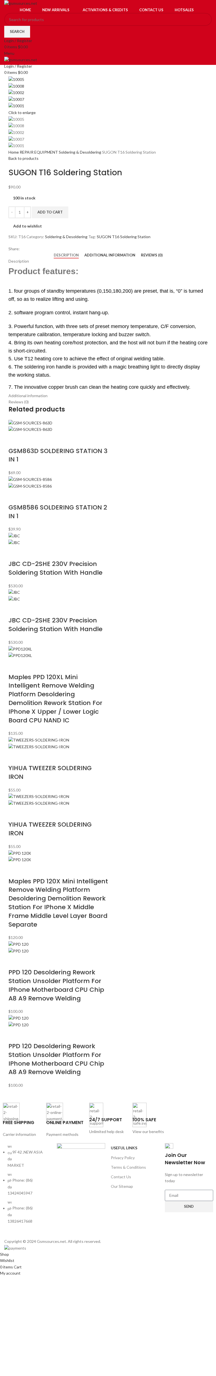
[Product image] (30, 429)
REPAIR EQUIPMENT (39, 152)
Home (14, 152)
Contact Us (121, 1176)
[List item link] (27, 1186)
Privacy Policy (123, 1157)
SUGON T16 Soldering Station (123, 236)
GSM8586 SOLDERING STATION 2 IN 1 (57, 511)
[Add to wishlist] (45, 440)
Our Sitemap (122, 1186)
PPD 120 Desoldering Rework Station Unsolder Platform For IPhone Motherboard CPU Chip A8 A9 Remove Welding (56, 985)
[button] (15, 440)
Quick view (30, 440)
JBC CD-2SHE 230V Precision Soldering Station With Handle (55, 568)
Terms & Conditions (128, 1167)
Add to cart (50, 212)
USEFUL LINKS (124, 1147)
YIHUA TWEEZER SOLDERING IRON (50, 772)
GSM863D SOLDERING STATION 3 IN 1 (57, 455)
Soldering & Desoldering (80, 152)
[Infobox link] (21, 1120)
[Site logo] (20, 3)
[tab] (66, 255)
